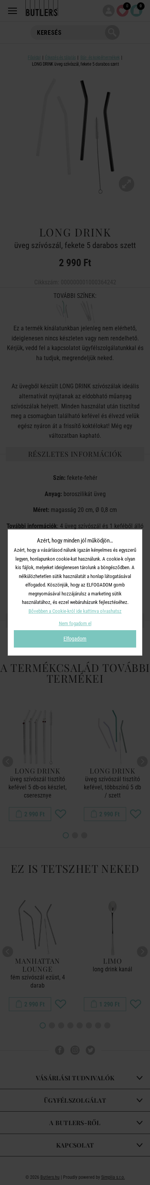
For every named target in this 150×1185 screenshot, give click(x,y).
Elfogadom (75, 639)
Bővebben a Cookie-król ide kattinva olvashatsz (75, 611)
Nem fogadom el (75, 623)
